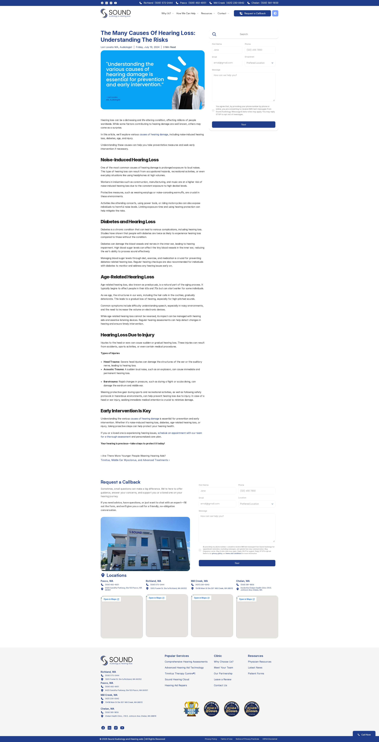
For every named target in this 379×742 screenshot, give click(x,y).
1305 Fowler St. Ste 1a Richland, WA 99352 (168, 588)
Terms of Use (226, 739)
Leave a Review (222, 679)
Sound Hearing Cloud (177, 679)
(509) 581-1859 (269, 2)
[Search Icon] (244, 34)
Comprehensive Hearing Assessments (186, 661)
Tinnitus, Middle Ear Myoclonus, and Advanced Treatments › (135, 460)
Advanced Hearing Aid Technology (184, 667)
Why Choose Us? (223, 661)
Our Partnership (223, 673)
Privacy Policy (211, 739)
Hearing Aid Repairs (176, 685)
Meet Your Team (223, 667)
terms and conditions (233, 553)
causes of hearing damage (154, 134)
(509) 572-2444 (164, 2)
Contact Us (220, 685)
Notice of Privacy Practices (247, 739)
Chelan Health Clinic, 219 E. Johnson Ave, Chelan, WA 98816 (130, 716)
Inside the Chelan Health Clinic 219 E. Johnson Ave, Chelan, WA (256, 589)
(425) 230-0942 (235, 2)
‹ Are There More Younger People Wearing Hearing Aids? (133, 455)
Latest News (255, 667)
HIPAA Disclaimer (270, 739)
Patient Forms (256, 673)
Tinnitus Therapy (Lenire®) (180, 673)
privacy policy (217, 553)
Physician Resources (259, 661)
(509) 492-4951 (197, 2)
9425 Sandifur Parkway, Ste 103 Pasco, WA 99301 (123, 589)
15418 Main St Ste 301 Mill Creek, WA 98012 (214, 588)
